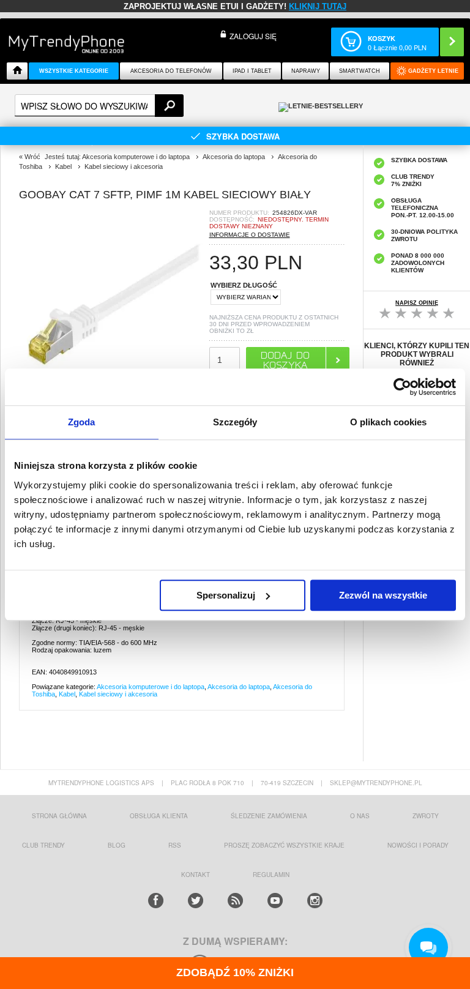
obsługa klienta (159, 816)
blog (116, 845)
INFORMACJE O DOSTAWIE (249, 234)
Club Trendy (43, 845)
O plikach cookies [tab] (388, 422)
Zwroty (425, 816)
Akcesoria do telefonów (171, 71)
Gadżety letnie (433, 71)
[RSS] (235, 900)
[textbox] (99, 105)
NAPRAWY (305, 71)
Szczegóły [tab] (235, 422)
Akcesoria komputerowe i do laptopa (150, 686)
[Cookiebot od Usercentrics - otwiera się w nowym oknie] (402, 387)
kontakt (195, 874)
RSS (174, 845)
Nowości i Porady (418, 845)
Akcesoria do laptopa (238, 686)
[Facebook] (155, 900)
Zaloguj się (253, 36)
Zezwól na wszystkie (383, 595)
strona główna (59, 816)
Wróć (32, 156)
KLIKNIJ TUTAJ (317, 6)
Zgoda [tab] (81, 422)
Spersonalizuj (225, 595)
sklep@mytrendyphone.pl (376, 782)
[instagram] (315, 900)
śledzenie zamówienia (269, 816)
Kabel (67, 694)
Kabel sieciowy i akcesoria (118, 694)
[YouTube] (275, 900)
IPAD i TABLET (252, 71)
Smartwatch (359, 71)
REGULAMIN (271, 874)
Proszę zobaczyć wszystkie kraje (284, 845)
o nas (360, 816)
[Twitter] (195, 900)
